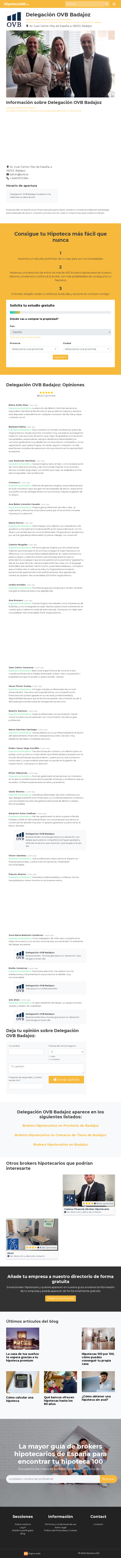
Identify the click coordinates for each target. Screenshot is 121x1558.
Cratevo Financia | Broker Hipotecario (86, 1209)
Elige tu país (34, 1553)
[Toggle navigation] (114, 4)
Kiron (10, 1253)
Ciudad (67, 343)
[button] (34, 349)
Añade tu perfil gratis (60, 1298)
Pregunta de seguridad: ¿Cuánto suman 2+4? (25, 1079)
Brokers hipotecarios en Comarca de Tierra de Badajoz (50, 22)
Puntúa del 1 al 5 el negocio (62, 1046)
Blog (22, 1533)
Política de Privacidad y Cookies (60, 1530)
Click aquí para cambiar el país (25, 337)
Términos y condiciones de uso (60, 1524)
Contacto (98, 1524)
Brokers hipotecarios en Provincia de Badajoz (53, 19)
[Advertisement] (89, 185)
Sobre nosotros (23, 1524)
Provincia (15, 343)
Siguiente (59, 357)
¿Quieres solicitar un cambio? (21, 107)
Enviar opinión (68, 1080)
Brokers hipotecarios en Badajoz (87, 22)
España (29, 19)
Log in (23, 1527)
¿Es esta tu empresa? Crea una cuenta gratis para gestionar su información (44, 110)
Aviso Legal (60, 1527)
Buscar (110, 1479)
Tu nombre (14, 1046)
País (12, 326)
